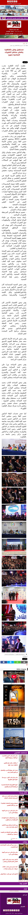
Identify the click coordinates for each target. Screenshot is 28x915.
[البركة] (14, 14)
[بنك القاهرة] (14, 683)
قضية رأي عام (24, 881)
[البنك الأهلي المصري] (14, 11)
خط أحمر (24, 656)
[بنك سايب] (14, 717)
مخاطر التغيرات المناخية (9, 654)
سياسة (24, 43)
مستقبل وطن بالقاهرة (20, 654)
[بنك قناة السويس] (14, 739)
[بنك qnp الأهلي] (14, 7)
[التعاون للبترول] (14, 695)
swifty (19, 881)
